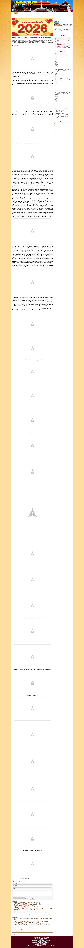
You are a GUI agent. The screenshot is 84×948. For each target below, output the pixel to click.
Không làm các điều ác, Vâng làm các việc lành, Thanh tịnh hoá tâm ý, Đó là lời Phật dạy (43, 16)
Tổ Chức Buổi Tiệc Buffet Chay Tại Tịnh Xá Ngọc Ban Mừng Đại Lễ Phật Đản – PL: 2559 (28, 921)
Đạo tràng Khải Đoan (45, 13)
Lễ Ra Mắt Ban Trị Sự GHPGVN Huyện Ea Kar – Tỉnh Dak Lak (24, 903)
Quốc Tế (27, 13)
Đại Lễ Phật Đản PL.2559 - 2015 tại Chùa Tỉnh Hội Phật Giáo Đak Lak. (25, 904)
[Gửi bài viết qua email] (48, 39)
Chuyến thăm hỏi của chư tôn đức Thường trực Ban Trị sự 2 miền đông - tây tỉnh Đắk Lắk (64, 79)
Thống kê (55, 935)
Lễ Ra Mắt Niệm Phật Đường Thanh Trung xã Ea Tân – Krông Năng (25, 922)
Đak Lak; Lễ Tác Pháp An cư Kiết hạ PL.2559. (21, 905)
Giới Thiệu (58, 13)
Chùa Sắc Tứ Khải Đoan (63, 19)
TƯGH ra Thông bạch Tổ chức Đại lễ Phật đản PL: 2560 (23, 906)
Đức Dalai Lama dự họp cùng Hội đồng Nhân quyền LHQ (23, 907)
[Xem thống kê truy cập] (17, 935)
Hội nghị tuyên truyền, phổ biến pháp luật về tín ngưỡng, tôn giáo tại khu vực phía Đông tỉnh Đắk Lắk (64, 55)
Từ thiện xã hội (52, 13)
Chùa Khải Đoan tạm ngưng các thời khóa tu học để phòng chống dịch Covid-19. (64, 43)
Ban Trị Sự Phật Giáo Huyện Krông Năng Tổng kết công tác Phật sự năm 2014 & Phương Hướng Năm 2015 (32, 924)
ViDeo (62, 13)
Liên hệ (50, 935)
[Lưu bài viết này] (52, 39)
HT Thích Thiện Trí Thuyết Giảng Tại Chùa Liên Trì (22, 926)
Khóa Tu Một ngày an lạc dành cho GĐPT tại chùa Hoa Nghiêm (24, 911)
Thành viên (43, 935)
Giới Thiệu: (56, 21)
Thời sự (16, 13)
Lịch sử (31, 13)
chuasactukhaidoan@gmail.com (42, 944)
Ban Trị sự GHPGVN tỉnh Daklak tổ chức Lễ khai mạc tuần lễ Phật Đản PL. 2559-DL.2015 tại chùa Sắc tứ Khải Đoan (33, 919)
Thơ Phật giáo (30, 935)
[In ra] (50, 39)
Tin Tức (37, 935)
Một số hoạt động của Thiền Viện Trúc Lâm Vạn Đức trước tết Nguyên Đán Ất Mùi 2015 (28, 923)
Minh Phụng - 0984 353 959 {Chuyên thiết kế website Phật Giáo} (44, 945)
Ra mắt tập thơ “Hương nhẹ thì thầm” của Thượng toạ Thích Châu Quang (26, 902)
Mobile (67, 935)
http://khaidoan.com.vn (43, 943)
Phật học (19, 13)
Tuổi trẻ (23, 13)
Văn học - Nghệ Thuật (37, 13)
